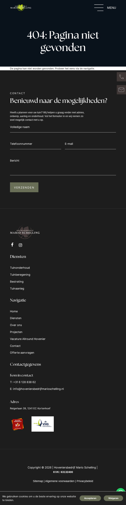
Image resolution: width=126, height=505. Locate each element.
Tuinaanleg (17, 288)
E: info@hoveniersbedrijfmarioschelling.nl (37, 388)
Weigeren (113, 498)
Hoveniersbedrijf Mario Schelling (75, 467)
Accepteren (90, 498)
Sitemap (38, 481)
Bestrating (17, 281)
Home (14, 311)
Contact (15, 345)
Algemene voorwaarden (59, 481)
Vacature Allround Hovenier (27, 339)
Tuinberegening (20, 274)
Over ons (16, 325)
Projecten (16, 332)
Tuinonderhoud (20, 267)
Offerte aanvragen (22, 352)
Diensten (16, 318)
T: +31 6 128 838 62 (23, 382)
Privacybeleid (85, 481)
